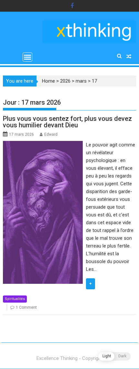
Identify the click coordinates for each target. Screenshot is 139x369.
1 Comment (26, 307)
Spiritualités (15, 299)
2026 (65, 81)
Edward (51, 134)
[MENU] (27, 57)
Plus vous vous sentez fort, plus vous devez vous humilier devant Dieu (67, 122)
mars (81, 81)
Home (48, 81)
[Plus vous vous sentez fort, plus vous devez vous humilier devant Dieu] (43, 145)
